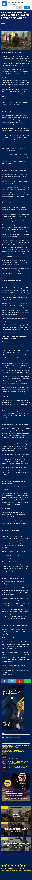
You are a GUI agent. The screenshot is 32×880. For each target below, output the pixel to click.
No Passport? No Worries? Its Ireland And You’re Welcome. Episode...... (18, 756)
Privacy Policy (18, 870)
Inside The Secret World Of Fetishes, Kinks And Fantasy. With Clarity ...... (18, 767)
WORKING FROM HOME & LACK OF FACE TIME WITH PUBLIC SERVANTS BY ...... (17, 751)
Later (19, 7)
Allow (27, 7)
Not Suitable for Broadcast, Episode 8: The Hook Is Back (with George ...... (18, 762)
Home (3, 870)
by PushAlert (4, 9)
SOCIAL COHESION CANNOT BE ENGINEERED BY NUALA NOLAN (18, 746)
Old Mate (12, 674)
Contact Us (9, 870)
